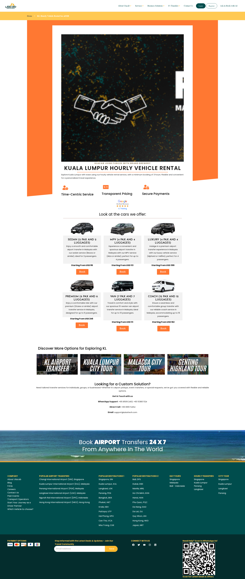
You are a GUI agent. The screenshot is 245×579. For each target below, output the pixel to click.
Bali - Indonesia (177, 486)
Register (212, 6)
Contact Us (188, 5)
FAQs (10, 486)
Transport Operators (18, 499)
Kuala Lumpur (200, 482)
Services (138, 5)
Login (201, 6)
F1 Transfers (173, 5)
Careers (11, 489)
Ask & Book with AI (228, 5)
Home (29, 16)
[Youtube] (144, 545)
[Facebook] (133, 545)
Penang (198, 486)
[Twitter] (139, 545)
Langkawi (198, 489)
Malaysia (174, 482)
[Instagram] (150, 545)
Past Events (13, 495)
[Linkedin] (155, 545)
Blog (9, 482)
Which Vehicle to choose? (20, 509)
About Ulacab (124, 5)
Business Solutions (155, 5)
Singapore (175, 479)
